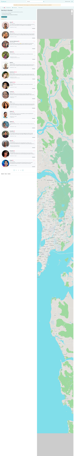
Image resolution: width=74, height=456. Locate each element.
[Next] (23, 170)
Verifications (15, 7)
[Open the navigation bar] (72, 1)
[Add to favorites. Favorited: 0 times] (34, 72)
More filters (21, 7)
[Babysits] (3, 1)
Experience (9, 7)
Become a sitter (67, 1)
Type (3, 7)
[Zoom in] (72, 10)
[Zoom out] (72, 12)
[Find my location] (72, 14)
